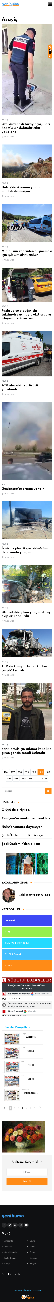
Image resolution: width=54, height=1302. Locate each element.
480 (34, 772)
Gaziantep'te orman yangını (23, 488)
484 (16, 778)
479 (27, 772)
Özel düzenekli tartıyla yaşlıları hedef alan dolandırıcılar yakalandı (26, 128)
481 (41, 772)
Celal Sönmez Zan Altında (34, 895)
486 (30, 778)
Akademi (8, 1247)
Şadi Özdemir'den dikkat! (21, 843)
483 (9, 778)
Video (32, 1247)
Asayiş (5, 120)
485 (23, 778)
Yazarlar (33, 1258)
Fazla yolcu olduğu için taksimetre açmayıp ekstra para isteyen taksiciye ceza (26, 314)
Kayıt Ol (27, 1181)
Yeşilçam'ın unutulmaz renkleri (26, 818)
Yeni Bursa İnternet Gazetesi (27, 1290)
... (37, 778)
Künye (7, 1264)
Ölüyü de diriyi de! (16, 809)
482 (48, 772)
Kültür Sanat (10, 1258)
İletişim (33, 1264)
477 (13, 772)
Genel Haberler (11, 1252)
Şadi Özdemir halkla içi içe (22, 835)
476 (5, 772)
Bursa (32, 1252)
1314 (44, 778)
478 (20, 772)
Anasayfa (8, 1241)
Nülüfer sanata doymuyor (22, 827)
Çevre (32, 1241)
